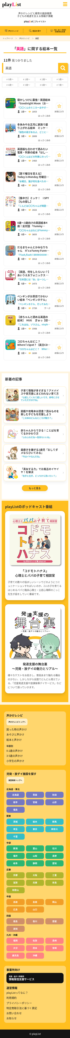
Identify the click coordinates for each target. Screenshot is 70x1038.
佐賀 (35, 940)
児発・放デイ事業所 (21, 978)
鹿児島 (15, 955)
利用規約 (11, 997)
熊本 (35, 948)
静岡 (35, 863)
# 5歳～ (26, 84)
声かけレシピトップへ (16, 722)
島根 (35, 902)
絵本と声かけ (14, 739)
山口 (35, 909)
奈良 (54, 882)
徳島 (15, 921)
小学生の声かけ (15, 761)
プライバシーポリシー (19, 1003)
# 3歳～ (60, 79)
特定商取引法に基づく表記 (21, 1008)
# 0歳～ (9, 79)
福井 (15, 855)
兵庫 (35, 882)
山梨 (35, 855)
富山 (35, 848)
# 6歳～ (43, 84)
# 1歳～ (26, 79)
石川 (54, 848)
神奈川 (54, 829)
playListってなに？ (17, 992)
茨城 (15, 821)
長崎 (54, 940)
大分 (15, 948)
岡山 (54, 902)
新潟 (15, 848)
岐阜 (15, 863)
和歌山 (15, 890)
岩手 (15, 802)
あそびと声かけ (15, 734)
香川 (35, 921)
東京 (35, 829)
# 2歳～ (43, 79)
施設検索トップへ (15, 780)
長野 (54, 855)
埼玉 (15, 829)
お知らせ (11, 1018)
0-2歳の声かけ (14, 750)
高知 (15, 928)
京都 (15, 875)
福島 (15, 809)
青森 (35, 794)
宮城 (35, 802)
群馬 (54, 821)
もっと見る (35, 488)
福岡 (15, 940)
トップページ (8, 38)
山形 (54, 802)
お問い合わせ (14, 1013)
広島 (15, 909)
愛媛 (54, 921)
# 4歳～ (9, 84)
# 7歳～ (60, 84)
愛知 (54, 863)
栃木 (35, 821)
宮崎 (54, 948)
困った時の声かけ (16, 729)
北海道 (15, 794)
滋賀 (15, 882)
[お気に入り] (59, 106)
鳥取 (15, 902)
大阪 (35, 875)
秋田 (54, 794)
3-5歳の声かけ (14, 755)
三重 (54, 875)
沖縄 (35, 955)
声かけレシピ (24, 38)
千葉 (15, 836)
